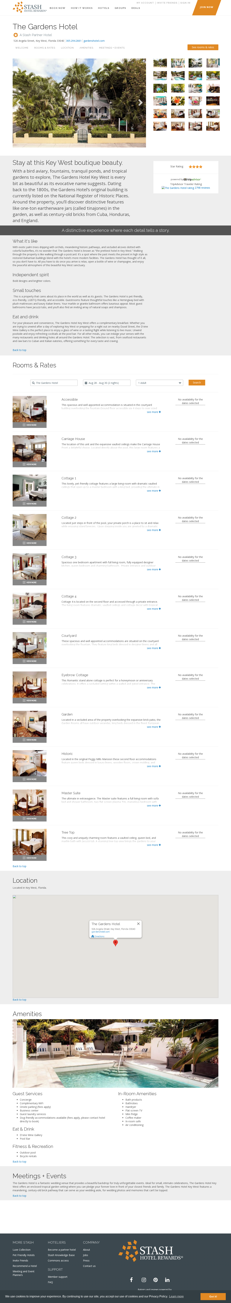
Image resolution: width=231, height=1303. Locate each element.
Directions (99, 936)
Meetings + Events (112, 47)
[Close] (138, 923)
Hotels (103, 8)
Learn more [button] (176, 1296)
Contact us (89, 1266)
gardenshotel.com (94, 40)
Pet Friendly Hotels (24, 1255)
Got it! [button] (213, 1296)
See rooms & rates (203, 47)
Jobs (85, 1255)
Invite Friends (20, 1260)
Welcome (22, 47)
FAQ (50, 1282)
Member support (57, 1276)
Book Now (58, 8)
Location (67, 47)
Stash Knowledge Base (61, 1255)
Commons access (58, 1260)
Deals (135, 8)
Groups (120, 8)
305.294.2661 (74, 40)
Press (86, 1260)
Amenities (86, 47)
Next (140, 103)
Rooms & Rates (44, 47)
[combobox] (54, 383)
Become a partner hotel (62, 1249)
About (86, 1249)
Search (197, 382)
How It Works (82, 8)
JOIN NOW (206, 7)
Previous (18, 103)
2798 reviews (202, 187)
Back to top (19, 350)
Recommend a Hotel (25, 1266)
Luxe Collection (21, 1249)
